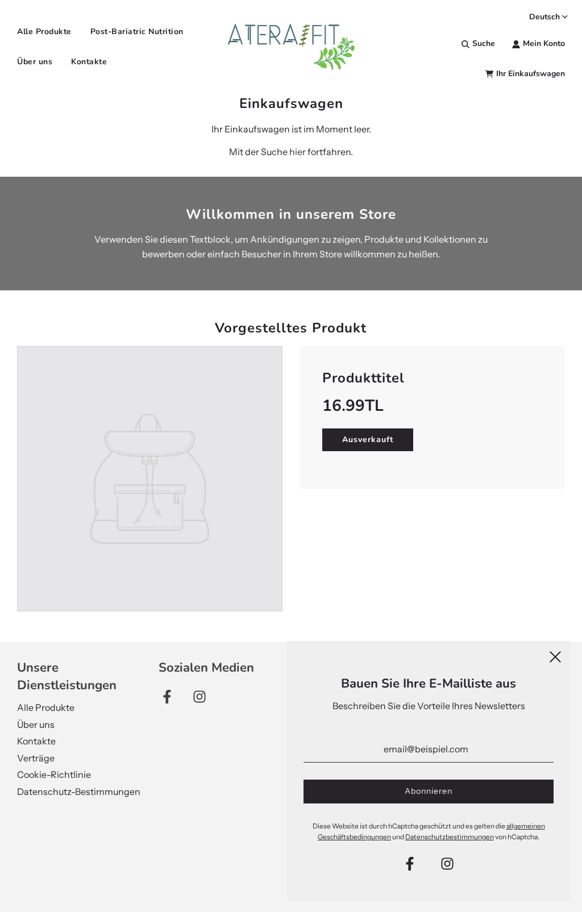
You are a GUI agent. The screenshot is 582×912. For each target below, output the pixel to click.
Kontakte (89, 61)
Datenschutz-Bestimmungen (78, 791)
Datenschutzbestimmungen (449, 836)
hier (297, 151)
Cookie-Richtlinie (54, 774)
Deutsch (544, 16)
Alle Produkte (44, 31)
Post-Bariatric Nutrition (137, 31)
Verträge (36, 758)
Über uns (34, 61)
